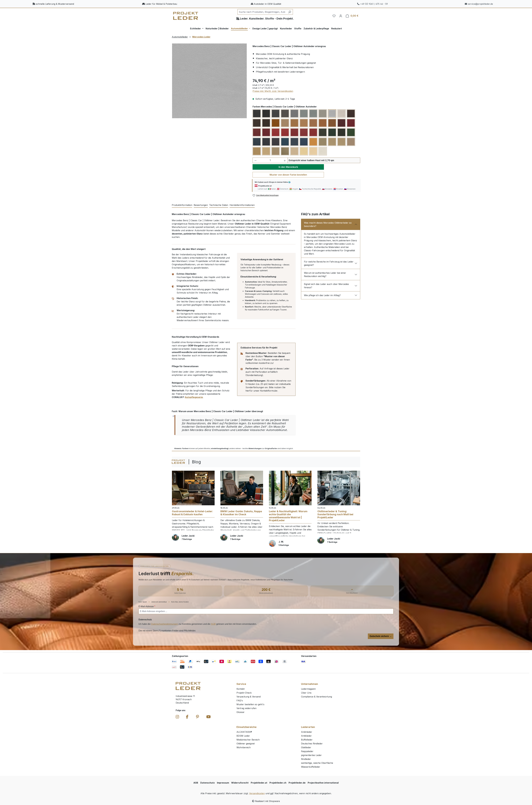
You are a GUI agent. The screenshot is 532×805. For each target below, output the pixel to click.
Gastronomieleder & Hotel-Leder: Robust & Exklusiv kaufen (192, 513)
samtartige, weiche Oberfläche (317, 763)
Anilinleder (306, 732)
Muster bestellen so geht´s (250, 704)
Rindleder (306, 759)
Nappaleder (307, 751)
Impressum (223, 782)
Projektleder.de (297, 782)
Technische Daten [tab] (218, 205)
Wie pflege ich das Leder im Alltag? (322, 295)
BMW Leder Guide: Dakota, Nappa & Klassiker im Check (241, 513)
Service (241, 683)
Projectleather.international (323, 782)
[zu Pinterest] (197, 716)
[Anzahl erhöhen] (285, 160)
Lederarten (308, 727)
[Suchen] (289, 12)
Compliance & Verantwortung (316, 696)
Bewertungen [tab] (201, 205)
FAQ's (239, 700)
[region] (209, 80)
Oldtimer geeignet (245, 743)
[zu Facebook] (187, 716)
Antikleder (306, 735)
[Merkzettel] (334, 16)
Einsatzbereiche (246, 727)
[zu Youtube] (208, 716)
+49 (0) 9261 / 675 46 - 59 (374, 3)
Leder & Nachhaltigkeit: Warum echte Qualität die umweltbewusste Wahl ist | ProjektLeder (288, 516)
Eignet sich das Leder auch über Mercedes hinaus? (326, 286)
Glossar (240, 712)
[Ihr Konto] (340, 16)
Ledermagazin (308, 688)
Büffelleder (307, 739)
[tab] (182, 205)
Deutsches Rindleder (312, 743)
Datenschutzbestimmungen (164, 624)
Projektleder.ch (277, 782)
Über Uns (306, 692)
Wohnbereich (243, 747)
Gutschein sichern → (381, 636)
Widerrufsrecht (240, 782)
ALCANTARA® (244, 732)
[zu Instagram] (177, 716)
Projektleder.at (259, 782)
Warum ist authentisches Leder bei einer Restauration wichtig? (325, 274)
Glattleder (306, 747)
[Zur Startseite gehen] (186, 16)
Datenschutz (207, 782)
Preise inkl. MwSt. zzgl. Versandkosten (273, 91)
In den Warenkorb (288, 167)
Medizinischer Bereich (248, 739)
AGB (213, 624)
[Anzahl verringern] (255, 160)
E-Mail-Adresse (147, 606)
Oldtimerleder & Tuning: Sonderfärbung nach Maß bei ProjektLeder (335, 514)
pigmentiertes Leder (311, 755)
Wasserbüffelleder (310, 766)
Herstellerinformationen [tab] (242, 205)
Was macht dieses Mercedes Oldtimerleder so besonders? (328, 224)
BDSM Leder (243, 735)
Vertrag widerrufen (246, 708)
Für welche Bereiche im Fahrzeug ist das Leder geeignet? (328, 263)
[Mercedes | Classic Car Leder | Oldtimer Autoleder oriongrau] (209, 80)
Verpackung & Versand (248, 696)
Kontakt (240, 688)
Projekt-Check (244, 692)
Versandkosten (257, 793)
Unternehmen (309, 683)
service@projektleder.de (480, 3)
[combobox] (262, 12)
